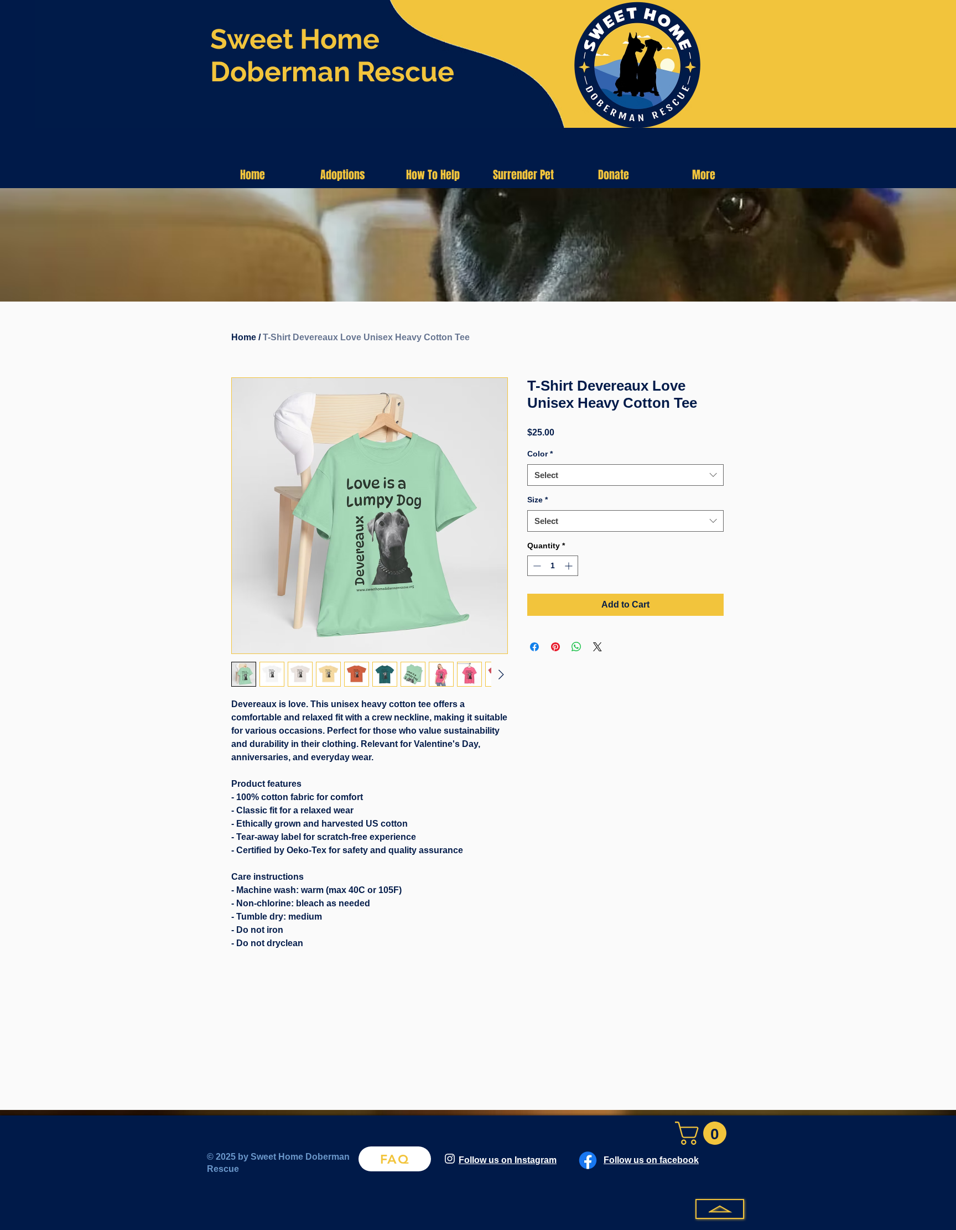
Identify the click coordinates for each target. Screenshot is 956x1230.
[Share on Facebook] (534, 646)
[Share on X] (597, 646)
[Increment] (569, 565)
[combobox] (625, 475)
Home (243, 337)
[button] (343, 175)
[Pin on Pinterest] (555, 646)
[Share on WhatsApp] (576, 646)
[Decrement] (536, 565)
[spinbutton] (553, 565)
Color (540, 453)
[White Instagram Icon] (449, 1158)
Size (537, 499)
